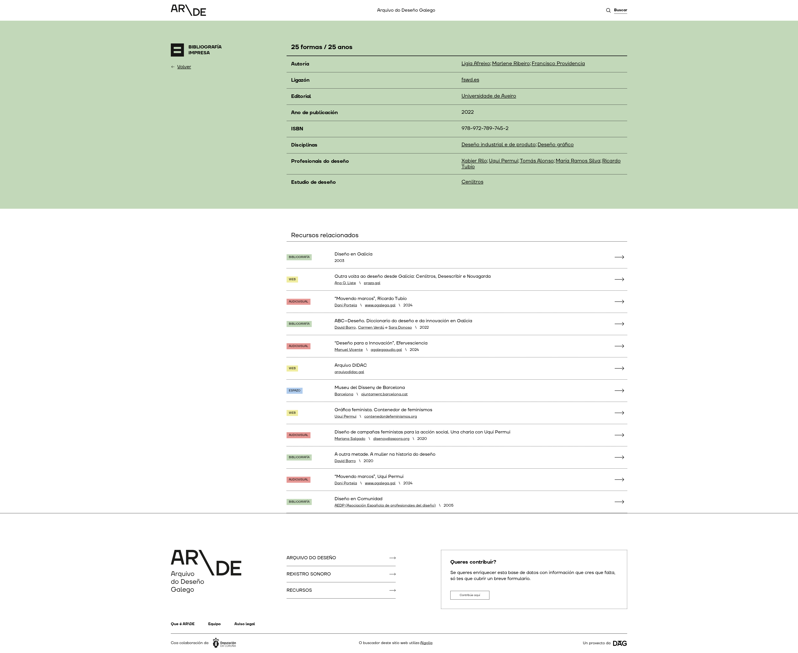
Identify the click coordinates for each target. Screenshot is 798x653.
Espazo (294, 391)
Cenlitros (472, 182)
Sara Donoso (400, 327)
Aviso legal (244, 624)
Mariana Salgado (350, 438)
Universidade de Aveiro (489, 96)
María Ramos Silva (578, 161)
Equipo (214, 624)
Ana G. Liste (345, 283)
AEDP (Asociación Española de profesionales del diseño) (385, 505)
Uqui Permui (503, 161)
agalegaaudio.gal (386, 349)
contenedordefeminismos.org (390, 416)
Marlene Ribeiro (511, 63)
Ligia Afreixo (476, 63)
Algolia (426, 643)
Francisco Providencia (558, 63)
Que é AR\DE (183, 624)
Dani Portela (346, 305)
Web (292, 279)
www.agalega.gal (380, 305)
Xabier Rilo (474, 161)
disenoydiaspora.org (391, 438)
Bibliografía (299, 257)
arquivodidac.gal (349, 372)
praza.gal (372, 283)
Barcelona (344, 394)
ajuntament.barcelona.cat (384, 394)
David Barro (345, 327)
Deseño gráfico (556, 144)
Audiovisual (298, 302)
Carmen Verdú (371, 327)
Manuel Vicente (349, 349)
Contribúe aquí (470, 595)
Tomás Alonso (537, 161)
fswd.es (470, 80)
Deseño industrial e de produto (499, 144)
